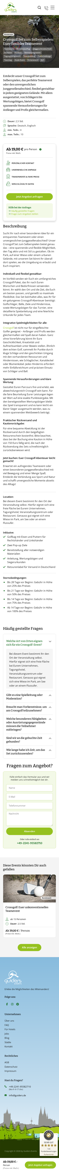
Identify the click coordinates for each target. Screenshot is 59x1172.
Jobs (7, 1033)
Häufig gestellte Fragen (22, 210)
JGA (42, 60)
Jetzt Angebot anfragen (29, 196)
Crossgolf (8, 327)
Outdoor (18, 52)
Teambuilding (29, 56)
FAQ (7, 1025)
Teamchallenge (44, 56)
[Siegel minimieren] (56, 1134)
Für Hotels (10, 1029)
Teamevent (9, 49)
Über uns (9, 1020)
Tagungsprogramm (12, 56)
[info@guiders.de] (6, 1095)
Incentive (8, 52)
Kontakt (9, 1046)
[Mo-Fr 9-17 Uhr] (46, 7)
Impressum (10, 1070)
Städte (8, 1042)
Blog (7, 1037)
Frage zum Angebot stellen (24, 213)
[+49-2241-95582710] (6, 1086)
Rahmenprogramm (33, 52)
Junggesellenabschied (42, 49)
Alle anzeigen (29, 947)
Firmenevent (33, 60)
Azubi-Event (20, 60)
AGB (7, 1062)
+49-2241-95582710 (20, 1086)
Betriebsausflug (23, 49)
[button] (8, 906)
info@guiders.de (17, 1095)
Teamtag (8, 60)
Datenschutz (11, 1066)
